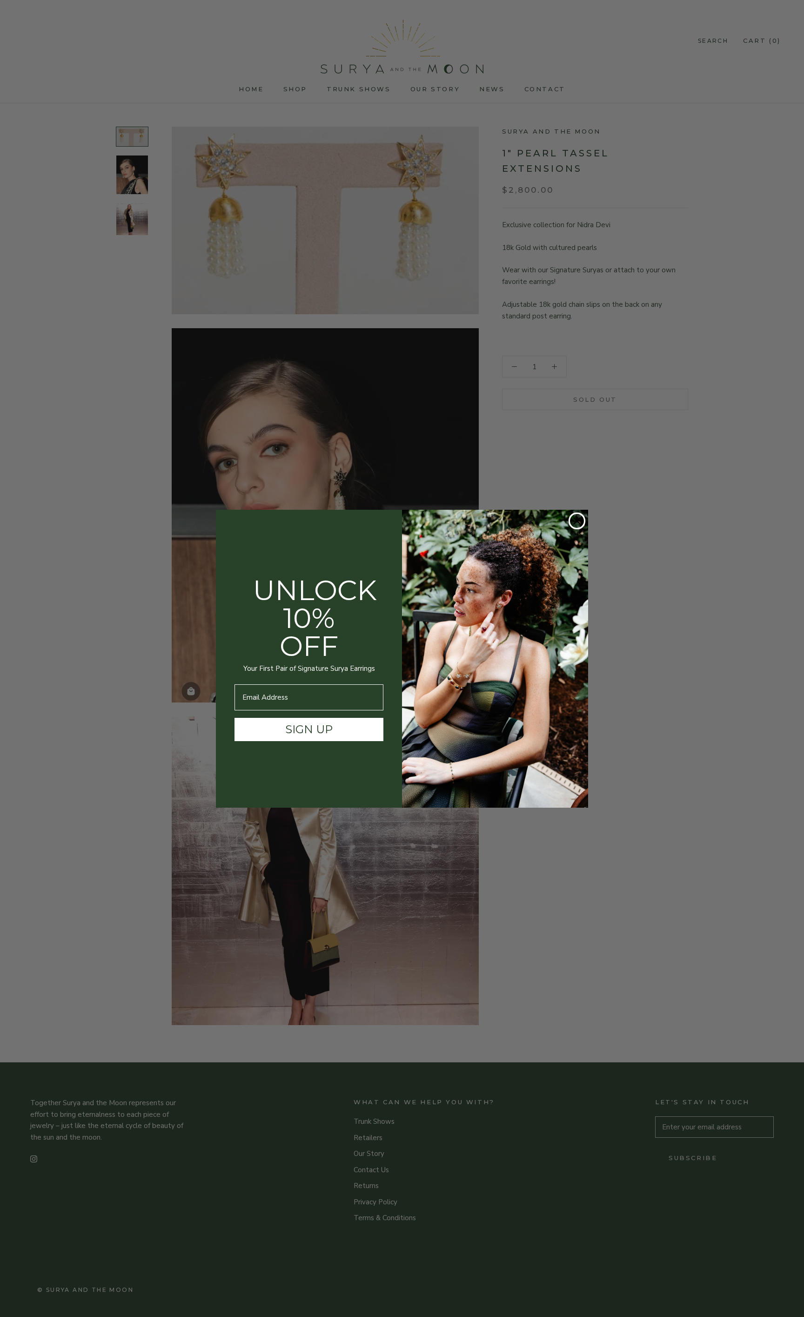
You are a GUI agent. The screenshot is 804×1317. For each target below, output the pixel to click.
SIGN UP (309, 729)
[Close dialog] (577, 520)
